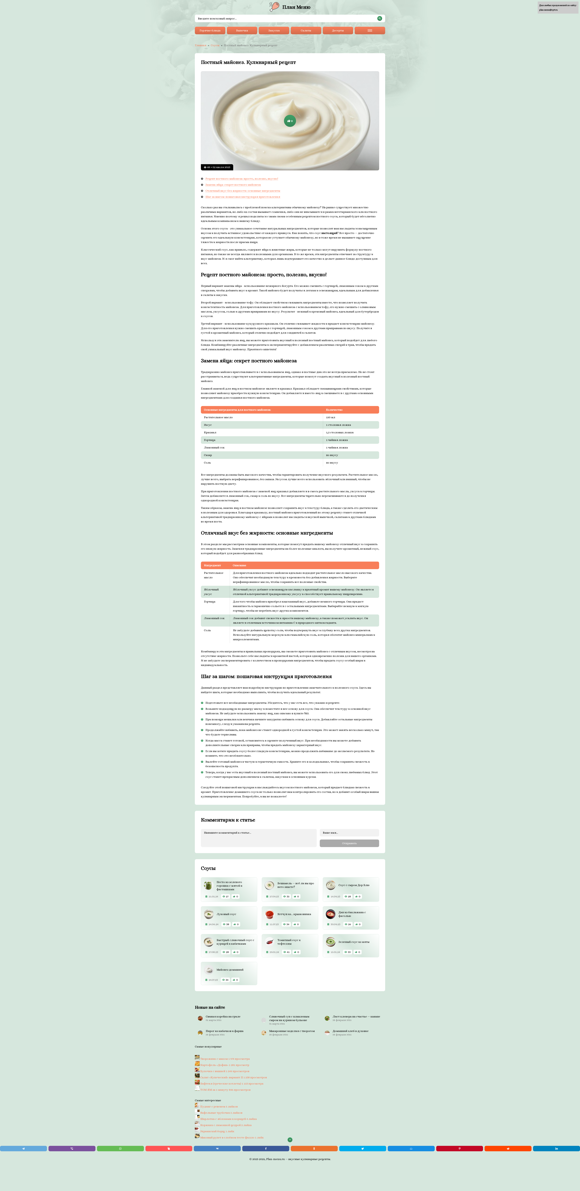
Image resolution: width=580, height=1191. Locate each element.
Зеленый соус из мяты (353, 941)
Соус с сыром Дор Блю (353, 885)
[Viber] (71, 1148)
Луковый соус (226, 914)
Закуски (274, 30)
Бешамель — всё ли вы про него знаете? (295, 885)
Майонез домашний (230, 969)
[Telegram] (23, 1148)
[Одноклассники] (314, 1148)
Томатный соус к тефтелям (289, 941)
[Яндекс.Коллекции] (168, 1148)
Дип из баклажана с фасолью (352, 914)
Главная (200, 45)
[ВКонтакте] (217, 1148)
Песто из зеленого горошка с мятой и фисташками (229, 885)
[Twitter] (362, 1148)
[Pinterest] (459, 1148)
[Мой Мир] (411, 1148)
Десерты (338, 30)
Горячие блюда (210, 30)
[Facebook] (265, 1148)
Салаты (306, 30)
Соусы (215, 45)
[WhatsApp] (120, 1148)
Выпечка (242, 30)
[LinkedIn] (556, 1148)
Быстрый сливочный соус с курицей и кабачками (235, 941)
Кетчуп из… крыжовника (294, 914)
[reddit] (508, 1148)
